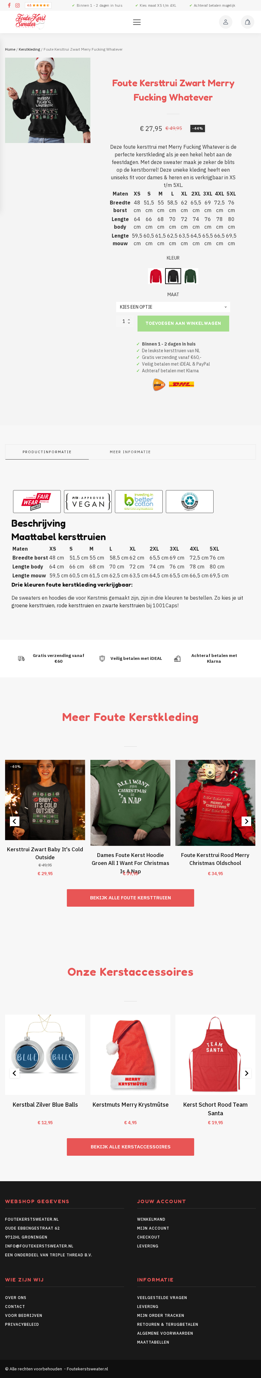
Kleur (173, 258)
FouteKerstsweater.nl (32, 1219)
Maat (173, 294)
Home (10, 49)
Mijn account (153, 1228)
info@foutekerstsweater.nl (39, 1246)
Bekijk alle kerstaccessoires (131, 1147)
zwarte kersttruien (123, 605)
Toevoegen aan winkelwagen (183, 323)
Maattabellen (153, 1342)
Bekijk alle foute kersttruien (130, 898)
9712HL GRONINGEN (26, 1237)
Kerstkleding (29, 49)
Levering (148, 1246)
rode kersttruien (75, 605)
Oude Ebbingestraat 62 (32, 1228)
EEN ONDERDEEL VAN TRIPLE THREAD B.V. (49, 1255)
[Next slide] (246, 821)
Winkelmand (151, 1219)
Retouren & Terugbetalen (167, 1324)
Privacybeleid (22, 1324)
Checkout (148, 1237)
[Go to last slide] (14, 821)
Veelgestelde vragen (162, 1297)
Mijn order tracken (160, 1315)
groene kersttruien (32, 605)
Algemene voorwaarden (165, 1333)
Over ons (15, 1297)
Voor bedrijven (23, 1315)
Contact (15, 1306)
